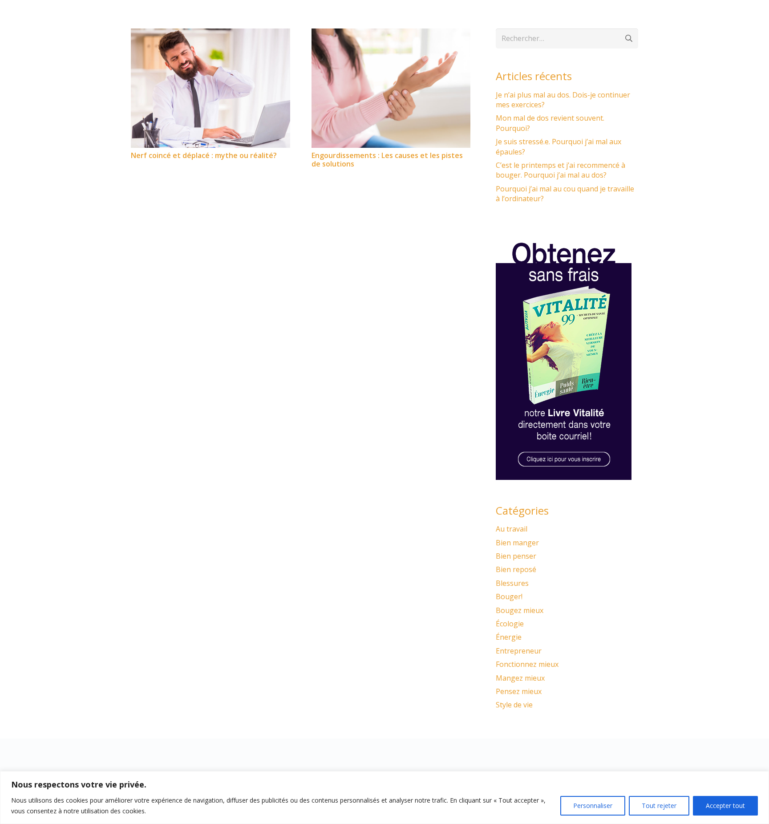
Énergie (509, 637)
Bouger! (509, 596)
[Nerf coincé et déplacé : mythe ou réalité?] (210, 34)
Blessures (512, 583)
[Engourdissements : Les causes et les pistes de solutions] (391, 34)
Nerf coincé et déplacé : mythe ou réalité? (204, 155)
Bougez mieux (519, 610)
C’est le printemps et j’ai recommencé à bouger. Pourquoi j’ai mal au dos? (560, 170)
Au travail (511, 529)
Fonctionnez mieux (527, 664)
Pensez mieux (519, 691)
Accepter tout (725, 805)
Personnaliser (592, 805)
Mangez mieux (520, 678)
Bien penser (516, 556)
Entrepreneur (519, 651)
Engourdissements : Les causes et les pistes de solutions (387, 159)
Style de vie (514, 705)
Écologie (510, 624)
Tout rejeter (659, 805)
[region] (384, 797)
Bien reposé (516, 569)
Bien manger (517, 543)
